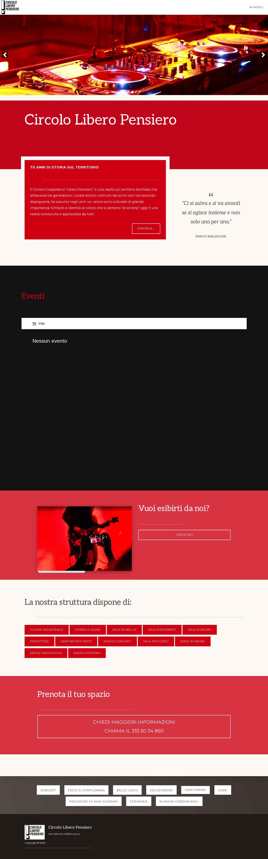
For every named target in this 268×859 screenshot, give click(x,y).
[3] (136, 92)
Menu (258, 7)
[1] (128, 92)
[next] (263, 55)
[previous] (5, 55)
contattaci (184, 535)
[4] (140, 92)
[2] (132, 92)
